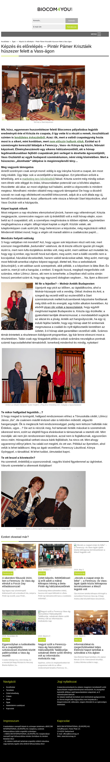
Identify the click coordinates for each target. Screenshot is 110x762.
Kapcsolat (10, 709)
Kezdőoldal (5, 41)
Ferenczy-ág (8, 573)
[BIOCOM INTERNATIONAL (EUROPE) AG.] (55, 8)
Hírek (8, 699)
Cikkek (8, 696)
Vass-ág (42, 573)
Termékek (10, 690)
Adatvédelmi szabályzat (15, 705)
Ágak (14, 41)
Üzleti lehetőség (12, 693)
